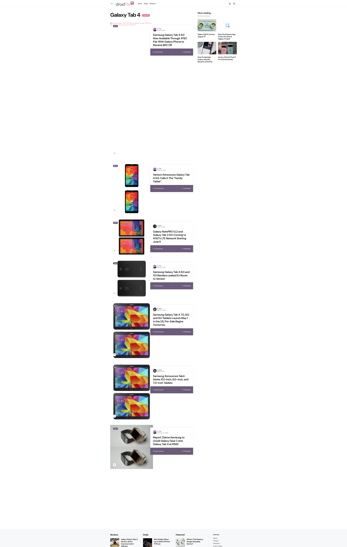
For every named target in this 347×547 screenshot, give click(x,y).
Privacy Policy (217, 546)
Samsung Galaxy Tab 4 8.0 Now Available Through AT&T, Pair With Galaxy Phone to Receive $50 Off (170, 40)
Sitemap (216, 535)
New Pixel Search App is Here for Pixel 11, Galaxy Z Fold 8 (226, 36)
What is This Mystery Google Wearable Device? (195, 541)
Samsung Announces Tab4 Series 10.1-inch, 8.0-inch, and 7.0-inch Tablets (170, 379)
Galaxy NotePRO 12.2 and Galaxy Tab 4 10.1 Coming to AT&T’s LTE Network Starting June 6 (169, 236)
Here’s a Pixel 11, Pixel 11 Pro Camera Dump (227, 58)
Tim (160, 29)
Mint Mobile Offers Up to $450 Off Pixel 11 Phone (162, 541)
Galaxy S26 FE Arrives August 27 (206, 35)
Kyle (160, 308)
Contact (216, 541)
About (215, 538)
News (115, 26)
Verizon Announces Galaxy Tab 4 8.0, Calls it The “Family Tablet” (171, 178)
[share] (114, 153)
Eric (160, 225)
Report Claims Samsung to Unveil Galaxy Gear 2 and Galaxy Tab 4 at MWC (169, 441)
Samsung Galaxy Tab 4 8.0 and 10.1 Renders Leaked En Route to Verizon (171, 275)
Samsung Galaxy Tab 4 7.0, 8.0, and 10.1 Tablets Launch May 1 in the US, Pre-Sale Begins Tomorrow (171, 319)
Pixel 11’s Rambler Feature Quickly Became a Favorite (205, 59)
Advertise (216, 543)
